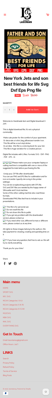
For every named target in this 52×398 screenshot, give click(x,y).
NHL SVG (7, 321)
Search (6, 358)
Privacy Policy (8, 363)
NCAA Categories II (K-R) (13, 305)
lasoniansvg (12, 389)
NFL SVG (6, 296)
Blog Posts (7, 375)
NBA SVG (7, 317)
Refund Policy (8, 367)
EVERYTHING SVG (10, 326)
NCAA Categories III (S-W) (14, 309)
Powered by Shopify (24, 389)
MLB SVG (7, 313)
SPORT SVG (8, 292)
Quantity (7, 103)
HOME (5, 288)
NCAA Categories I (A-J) (13, 300)
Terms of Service (10, 371)
